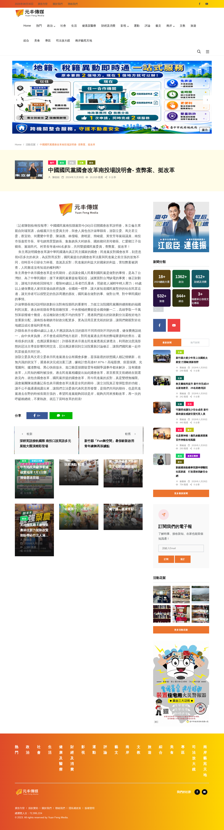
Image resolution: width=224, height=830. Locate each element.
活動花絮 (31, 144)
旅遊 (193, 25)
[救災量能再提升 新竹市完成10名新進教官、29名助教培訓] (162, 380)
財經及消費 (108, 25)
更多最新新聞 (181, 493)
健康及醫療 (89, 25)
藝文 (158, 25)
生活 (74, 25)
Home (27, 25)
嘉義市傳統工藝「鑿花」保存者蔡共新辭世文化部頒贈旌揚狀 (123, 461)
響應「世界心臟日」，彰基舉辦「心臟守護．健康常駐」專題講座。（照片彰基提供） (123, 509)
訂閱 (166, 559)
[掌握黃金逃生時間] (79, 209)
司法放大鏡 (63, 40)
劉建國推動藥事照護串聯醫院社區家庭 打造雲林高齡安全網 (192, 471)
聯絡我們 (73, 3)
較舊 (128, 433)
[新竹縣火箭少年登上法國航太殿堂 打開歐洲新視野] (162, 356)
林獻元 (28, 482)
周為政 (72, 513)
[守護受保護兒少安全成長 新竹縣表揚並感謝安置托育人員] (162, 408)
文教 (182, 25)
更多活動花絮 (181, 630)
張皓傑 (116, 471)
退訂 (182, 559)
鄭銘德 (72, 468)
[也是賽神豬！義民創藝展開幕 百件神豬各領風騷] (162, 433)
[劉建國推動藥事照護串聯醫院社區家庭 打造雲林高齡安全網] (162, 459)
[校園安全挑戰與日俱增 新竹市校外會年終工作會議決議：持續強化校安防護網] (162, 614)
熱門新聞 (195, 342)
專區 (48, 40)
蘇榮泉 (183, 481)
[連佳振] (181, 226)
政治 (50, 25)
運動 (136, 25)
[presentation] (16, 99)
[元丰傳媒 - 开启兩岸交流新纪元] (30, 12)
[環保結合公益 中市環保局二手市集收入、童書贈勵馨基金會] (181, 614)
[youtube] (206, 3)
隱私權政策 (75, 808)
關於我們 (58, 3)
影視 (123, 25)
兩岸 (169, 25)
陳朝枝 (56, 177)
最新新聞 (167, 342)
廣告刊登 (43, 3)
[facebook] (199, 3)
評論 (147, 25)
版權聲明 (89, 808)
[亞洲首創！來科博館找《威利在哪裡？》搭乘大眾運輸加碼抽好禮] (200, 614)
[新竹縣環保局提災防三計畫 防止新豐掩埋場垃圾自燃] (200, 594)
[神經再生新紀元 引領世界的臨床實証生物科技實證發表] (162, 594)
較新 (29, 433)
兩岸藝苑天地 (83, 40)
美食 (37, 40)
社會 (63, 25)
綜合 (26, 40)
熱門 (39, 25)
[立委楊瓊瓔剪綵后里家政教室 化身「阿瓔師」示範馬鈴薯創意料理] (181, 594)
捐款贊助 (33, 808)
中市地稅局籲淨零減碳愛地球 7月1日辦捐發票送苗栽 (34, 472)
